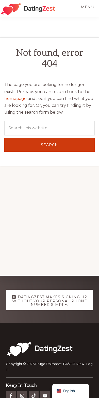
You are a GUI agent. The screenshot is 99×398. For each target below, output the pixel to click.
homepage (15, 98)
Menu (88, 7)
